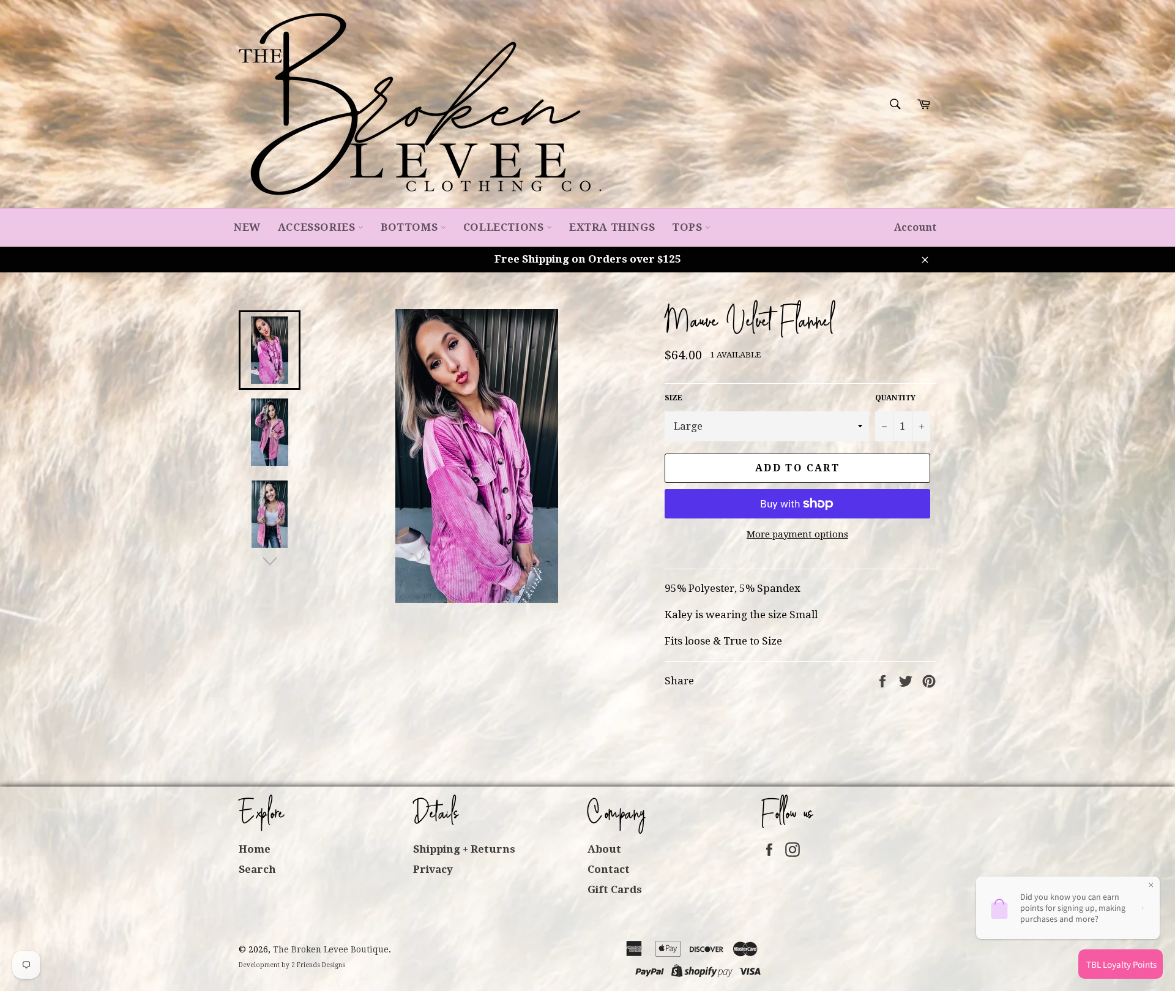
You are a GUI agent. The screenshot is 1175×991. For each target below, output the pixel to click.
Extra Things (612, 227)
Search (257, 869)
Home (254, 849)
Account (915, 227)
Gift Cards (615, 889)
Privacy (433, 869)
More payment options (797, 534)
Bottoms (411, 227)
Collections (504, 227)
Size (673, 398)
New (247, 227)
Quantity (895, 398)
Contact (609, 869)
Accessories (318, 227)
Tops (688, 227)
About (604, 849)
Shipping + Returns (464, 849)
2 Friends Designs (318, 965)
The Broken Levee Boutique (331, 949)
